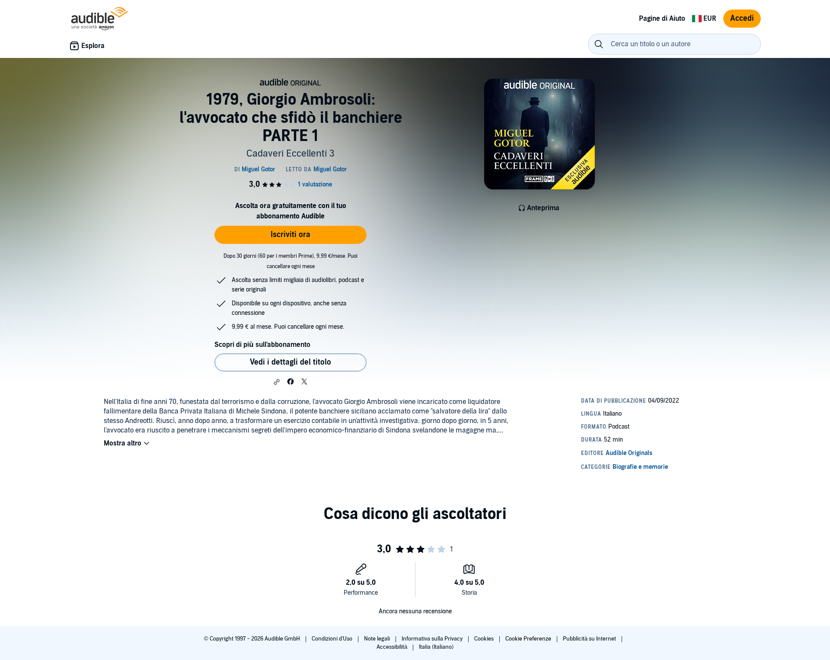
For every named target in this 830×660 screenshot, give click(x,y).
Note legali (377, 638)
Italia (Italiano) (436, 647)
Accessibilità (393, 647)
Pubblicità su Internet (590, 638)
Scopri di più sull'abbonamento (262, 344)
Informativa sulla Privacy (433, 638)
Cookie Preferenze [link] (528, 638)
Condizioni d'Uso (333, 638)
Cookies (484, 638)
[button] (276, 381)
